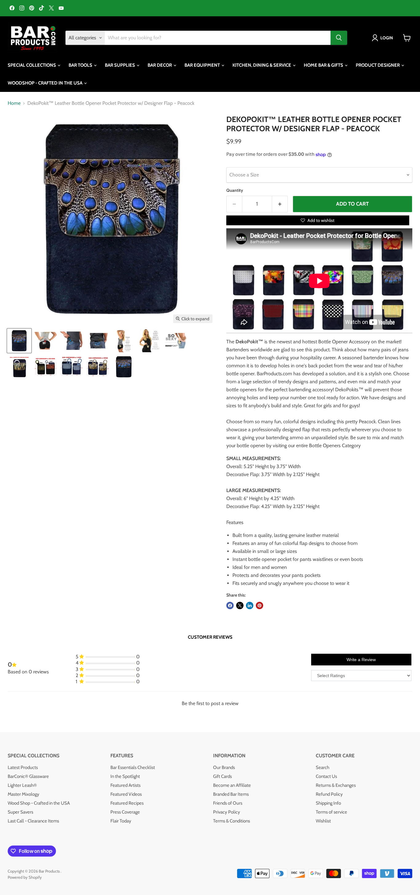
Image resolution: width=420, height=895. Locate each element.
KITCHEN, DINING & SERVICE (262, 65)
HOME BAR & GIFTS (324, 65)
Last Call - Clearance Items (33, 821)
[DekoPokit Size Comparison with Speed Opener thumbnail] (97, 367)
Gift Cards (222, 776)
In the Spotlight (125, 776)
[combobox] (218, 38)
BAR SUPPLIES (120, 65)
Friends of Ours (227, 803)
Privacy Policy (226, 812)
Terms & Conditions (231, 821)
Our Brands (224, 767)
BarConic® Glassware (28, 776)
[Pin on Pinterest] (259, 605)
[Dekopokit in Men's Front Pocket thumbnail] (71, 341)
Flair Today (120, 821)
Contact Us (326, 776)
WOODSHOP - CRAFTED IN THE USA (45, 83)
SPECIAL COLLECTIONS (32, 65)
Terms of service (331, 812)
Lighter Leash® (22, 785)
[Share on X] (240, 605)
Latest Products (23, 767)
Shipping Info (328, 803)
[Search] (339, 38)
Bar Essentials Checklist (132, 767)
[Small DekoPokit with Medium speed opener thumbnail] (19, 367)
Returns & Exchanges (336, 785)
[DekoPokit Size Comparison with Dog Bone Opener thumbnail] (45, 367)
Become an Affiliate (232, 785)
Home (14, 103)
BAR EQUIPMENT (202, 65)
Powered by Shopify (25, 877)
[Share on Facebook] (230, 605)
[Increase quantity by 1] (280, 204)
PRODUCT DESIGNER (378, 65)
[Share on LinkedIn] (249, 605)
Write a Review (361, 659)
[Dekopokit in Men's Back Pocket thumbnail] (97, 341)
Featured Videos (126, 794)
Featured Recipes (127, 803)
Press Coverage (125, 812)
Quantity (234, 190)
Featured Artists (125, 785)
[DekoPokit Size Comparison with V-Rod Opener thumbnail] (71, 367)
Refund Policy (329, 794)
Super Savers (20, 812)
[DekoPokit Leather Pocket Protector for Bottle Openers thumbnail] (45, 341)
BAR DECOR (160, 65)
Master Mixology (23, 794)
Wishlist (323, 821)
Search (322, 767)
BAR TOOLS (81, 65)
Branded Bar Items (231, 794)
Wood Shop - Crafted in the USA (39, 803)
